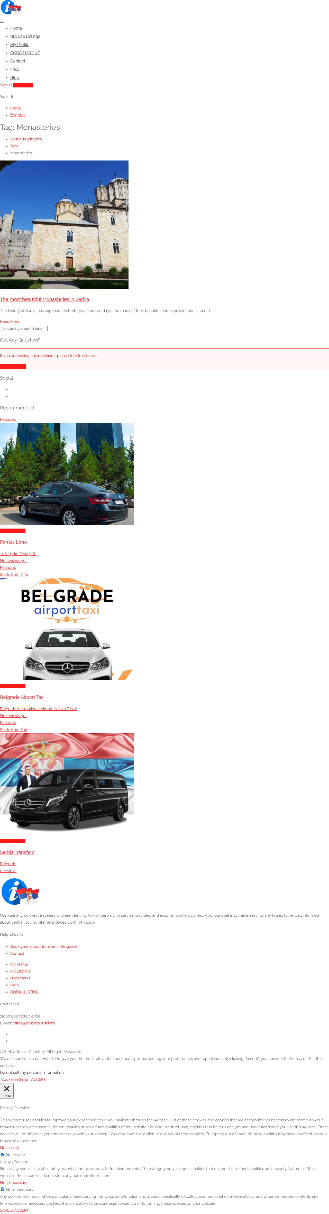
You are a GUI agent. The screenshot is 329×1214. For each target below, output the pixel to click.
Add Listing (23, 85)
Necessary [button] (9, 1148)
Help (14, 69)
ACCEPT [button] (38, 1079)
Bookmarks (20, 978)
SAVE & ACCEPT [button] (14, 1210)
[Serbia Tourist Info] (11, 13)
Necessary (15, 1155)
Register (17, 115)
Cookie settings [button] (15, 1079)
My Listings (20, 971)
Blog (14, 77)
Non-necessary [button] (13, 1182)
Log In (16, 108)
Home (16, 28)
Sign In (6, 85)
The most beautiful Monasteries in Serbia (44, 299)
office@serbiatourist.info (34, 1023)
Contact (17, 61)
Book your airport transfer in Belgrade (43, 946)
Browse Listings (25, 36)
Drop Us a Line (13, 366)
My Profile (19, 44)
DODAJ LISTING (25, 52)
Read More (10, 321)
